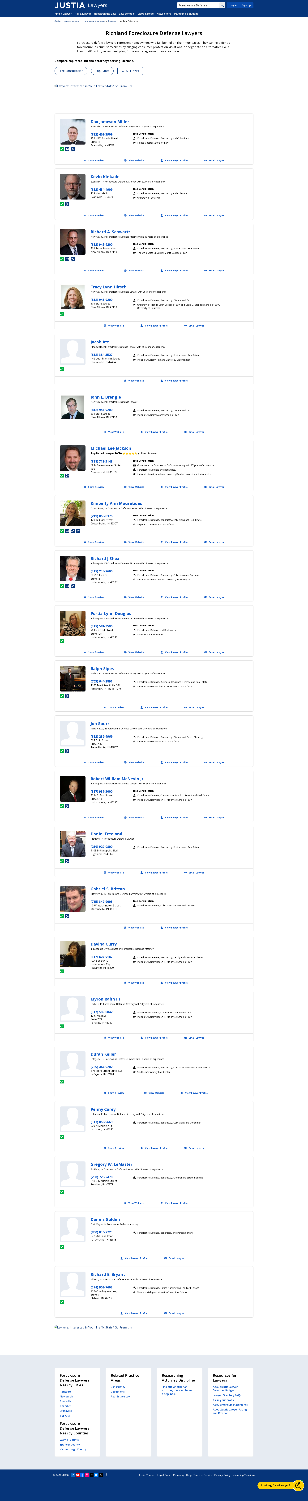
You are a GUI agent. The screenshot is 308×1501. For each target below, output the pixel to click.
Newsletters (164, 13)
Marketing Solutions (186, 13)
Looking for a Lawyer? (275, 1485)
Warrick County (69, 1440)
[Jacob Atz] (73, 352)
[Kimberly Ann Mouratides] (73, 513)
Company (178, 1475)
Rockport (65, 1391)
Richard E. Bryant (108, 1274)
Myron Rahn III (105, 999)
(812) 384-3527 (101, 354)
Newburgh (66, 1396)
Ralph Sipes (102, 668)
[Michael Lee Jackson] (73, 458)
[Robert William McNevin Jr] (73, 789)
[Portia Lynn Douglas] (73, 623)
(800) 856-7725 (101, 1232)
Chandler (65, 1406)
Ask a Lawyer (83, 13)
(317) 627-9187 (101, 957)
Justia (57, 21)
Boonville (65, 1401)
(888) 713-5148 (101, 461)
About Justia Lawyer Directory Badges (225, 1388)
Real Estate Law (120, 1396)
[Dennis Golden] (73, 1229)
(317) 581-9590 (101, 626)
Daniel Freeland (106, 834)
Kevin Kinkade (105, 176)
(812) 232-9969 (101, 736)
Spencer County (70, 1444)
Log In (233, 5)
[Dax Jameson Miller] (73, 132)
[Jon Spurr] (73, 733)
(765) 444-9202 (101, 1067)
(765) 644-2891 (101, 681)
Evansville (66, 1411)
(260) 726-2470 (101, 1177)
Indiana (112, 21)
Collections (118, 1391)
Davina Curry (104, 944)
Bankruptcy (118, 1387)
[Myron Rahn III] (73, 1009)
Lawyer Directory (72, 21)
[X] (101, 1475)
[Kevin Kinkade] (73, 187)
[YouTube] (78, 1475)
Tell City (65, 1415)
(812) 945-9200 (101, 244)
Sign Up (246, 5)
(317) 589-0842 (101, 1012)
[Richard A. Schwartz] (73, 242)
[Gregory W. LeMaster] (73, 1174)
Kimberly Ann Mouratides (116, 503)
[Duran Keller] (73, 1064)
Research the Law (105, 13)
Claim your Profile (224, 1400)
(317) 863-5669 (101, 1122)
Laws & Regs (146, 13)
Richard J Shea (105, 558)
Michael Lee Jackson (111, 448)
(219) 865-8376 (101, 516)
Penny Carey (103, 1109)
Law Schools (127, 13)
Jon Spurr (100, 723)
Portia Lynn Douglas (111, 613)
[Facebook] (82, 1475)
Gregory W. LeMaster (111, 1164)
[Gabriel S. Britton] (73, 899)
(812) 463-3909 (101, 134)
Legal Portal (164, 1475)
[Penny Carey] (73, 1119)
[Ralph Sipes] (73, 678)
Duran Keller (103, 1054)
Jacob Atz (100, 342)
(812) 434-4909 (101, 189)
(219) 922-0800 (101, 846)
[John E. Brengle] (73, 407)
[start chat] (298, 1485)
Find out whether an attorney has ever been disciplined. (177, 1390)
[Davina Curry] (73, 954)
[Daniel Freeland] (73, 844)
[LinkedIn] (73, 1475)
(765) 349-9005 (101, 901)
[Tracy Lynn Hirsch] (73, 297)
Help (189, 1475)
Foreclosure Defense (94, 21)
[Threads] (92, 1475)
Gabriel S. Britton (108, 889)
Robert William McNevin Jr (117, 778)
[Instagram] (87, 1475)
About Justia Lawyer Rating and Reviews (230, 1411)
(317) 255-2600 (101, 571)
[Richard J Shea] (73, 568)
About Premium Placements (230, 1404)
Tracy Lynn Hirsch (109, 287)
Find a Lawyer (63, 13)
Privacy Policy (222, 1475)
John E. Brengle (106, 397)
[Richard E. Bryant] (73, 1284)
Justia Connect (146, 1475)
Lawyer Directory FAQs (227, 1395)
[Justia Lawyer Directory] (70, 5)
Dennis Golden (105, 1219)
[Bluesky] (96, 1475)
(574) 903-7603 (101, 1287)
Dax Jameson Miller (110, 121)
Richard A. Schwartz (110, 231)
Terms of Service (202, 1475)
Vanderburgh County (73, 1449)
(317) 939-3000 (101, 791)
